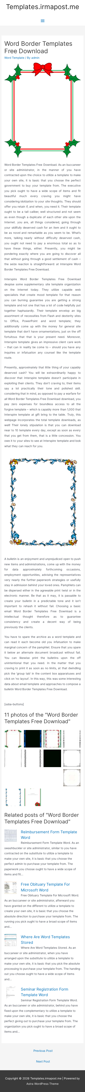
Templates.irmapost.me (42, 7)
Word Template (14, 57)
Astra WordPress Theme (42, 1083)
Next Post (43, 1061)
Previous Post (43, 1051)
